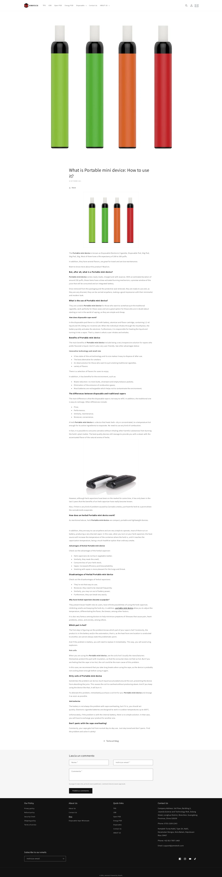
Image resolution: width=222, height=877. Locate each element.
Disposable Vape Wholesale (79, 821)
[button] (81, 5)
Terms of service (30, 825)
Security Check (29, 817)
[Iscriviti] (63, 858)
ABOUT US (117, 833)
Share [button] (74, 188)
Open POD (117, 817)
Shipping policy (30, 821)
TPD (114, 808)
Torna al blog (112, 741)
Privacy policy (29, 808)
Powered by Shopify (116, 875)
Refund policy (29, 812)
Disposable (117, 825)
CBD (114, 812)
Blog (70, 817)
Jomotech (107, 875)
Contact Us (73, 812)
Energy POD (117, 821)
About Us (72, 808)
